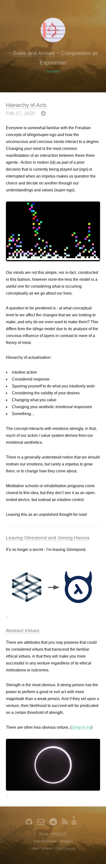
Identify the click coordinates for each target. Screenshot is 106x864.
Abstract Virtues (22, 630)
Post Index (53, 71)
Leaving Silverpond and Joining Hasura (47, 537)
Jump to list (81, 727)
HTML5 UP (59, 834)
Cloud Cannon (65, 848)
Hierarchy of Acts (26, 105)
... (7, 616)
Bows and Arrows (34, 53)
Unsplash (66, 841)
